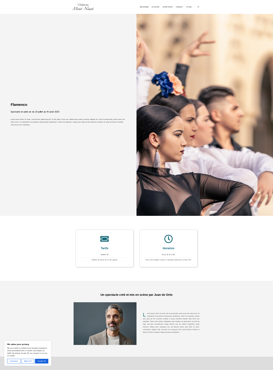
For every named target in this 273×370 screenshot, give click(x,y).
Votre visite (168, 7)
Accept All (42, 361)
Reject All (27, 361)
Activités (155, 7)
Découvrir (144, 7)
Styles (189, 7)
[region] (27, 353)
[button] (198, 7)
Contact (179, 7)
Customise (14, 361)
